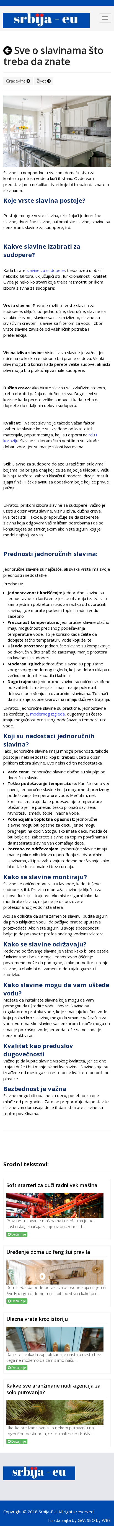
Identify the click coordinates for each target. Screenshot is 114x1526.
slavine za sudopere (46, 270)
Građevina (16, 81)
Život (42, 81)
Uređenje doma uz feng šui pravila (48, 1252)
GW (81, 1520)
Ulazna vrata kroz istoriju (37, 1319)
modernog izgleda (47, 714)
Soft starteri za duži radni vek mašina (51, 1185)
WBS (106, 1520)
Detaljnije (18, 1234)
